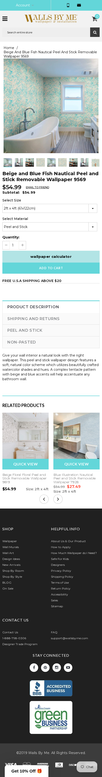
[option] (51, 105)
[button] (26, 771)
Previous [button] (46, 167)
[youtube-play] (68, 667)
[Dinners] (59, 766)
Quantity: (10, 237)
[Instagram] (56, 667)
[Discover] (76, 766)
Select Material (15, 219)
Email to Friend (37, 187)
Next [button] (55, 167)
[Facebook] (34, 667)
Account (23, 5)
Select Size (11, 200)
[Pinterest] (45, 667)
